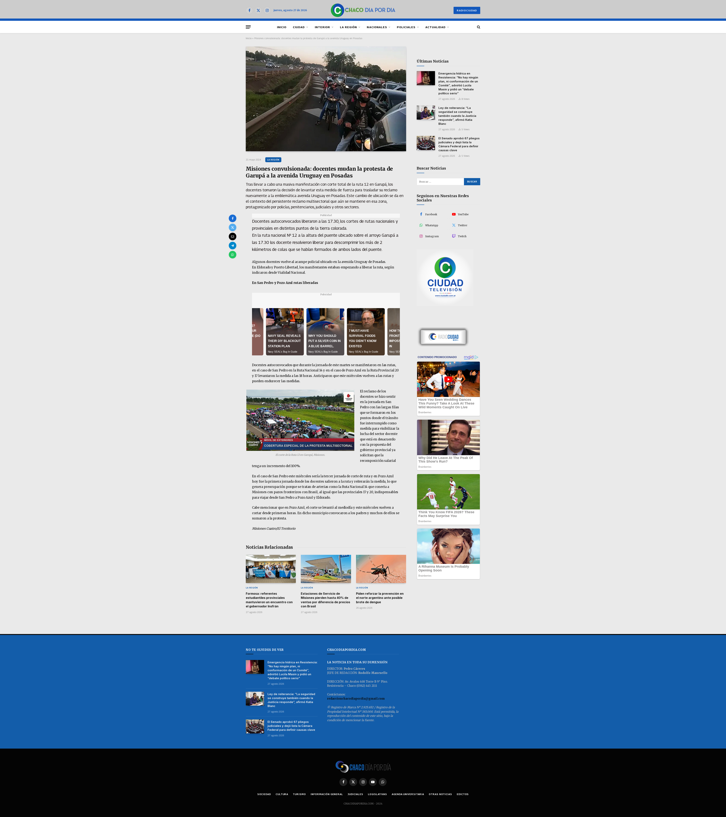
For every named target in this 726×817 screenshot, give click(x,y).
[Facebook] (232, 218)
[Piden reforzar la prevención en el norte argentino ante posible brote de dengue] (381, 569)
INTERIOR (322, 27)
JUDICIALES (355, 794)
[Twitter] (232, 227)
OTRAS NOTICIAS (440, 794)
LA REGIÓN (348, 27)
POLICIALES (406, 27)
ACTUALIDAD (435, 27)
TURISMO (299, 794)
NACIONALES (377, 27)
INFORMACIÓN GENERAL (327, 794)
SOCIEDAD (264, 794)
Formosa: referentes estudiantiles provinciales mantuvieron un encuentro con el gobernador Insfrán (269, 600)
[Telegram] (232, 245)
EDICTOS (463, 794)
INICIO (281, 27)
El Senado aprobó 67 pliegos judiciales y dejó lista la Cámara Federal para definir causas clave (459, 144)
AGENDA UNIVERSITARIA (408, 794)
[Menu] (248, 27)
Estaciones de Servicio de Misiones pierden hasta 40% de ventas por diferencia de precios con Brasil (325, 600)
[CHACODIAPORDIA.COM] (363, 10)
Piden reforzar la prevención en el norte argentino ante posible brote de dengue (380, 598)
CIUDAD (299, 27)
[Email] (232, 236)
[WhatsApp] (232, 254)
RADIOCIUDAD (467, 10)
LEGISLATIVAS (377, 794)
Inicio (248, 38)
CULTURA (282, 794)
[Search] (478, 27)
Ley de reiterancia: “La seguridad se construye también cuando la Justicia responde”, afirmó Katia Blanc (457, 116)
